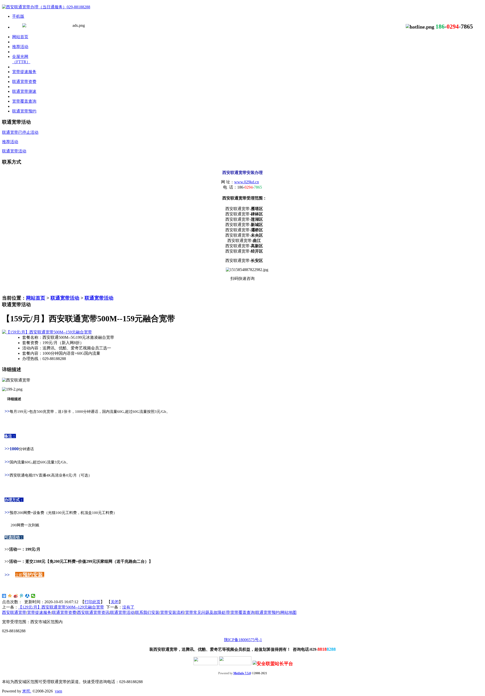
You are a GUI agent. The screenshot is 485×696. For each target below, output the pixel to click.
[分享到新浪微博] (16, 596)
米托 (26, 691)
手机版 (18, 16)
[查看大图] (47, 332)
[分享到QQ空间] (10, 596)
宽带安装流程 (172, 612)
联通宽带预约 (267, 612)
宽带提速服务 (39, 612)
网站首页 (35, 298)
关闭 (115, 602)
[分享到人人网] (27, 596)
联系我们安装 (147, 612)
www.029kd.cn (246, 182)
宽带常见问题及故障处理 (207, 612)
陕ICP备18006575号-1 (243, 640)
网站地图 (288, 612)
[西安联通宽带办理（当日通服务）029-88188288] (46, 7)
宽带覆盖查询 (242, 612)
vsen (58, 691)
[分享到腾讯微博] (21, 596)
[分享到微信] (33, 596)
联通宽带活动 (65, 298)
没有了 (128, 607)
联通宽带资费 (64, 612)
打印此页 (92, 602)
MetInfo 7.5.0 (242, 673)
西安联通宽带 (14, 612)
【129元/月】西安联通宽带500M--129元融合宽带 (61, 607)
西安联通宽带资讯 (93, 612)
